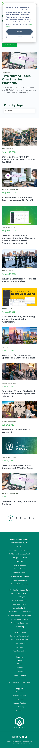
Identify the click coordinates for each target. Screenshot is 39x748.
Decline (19, 37)
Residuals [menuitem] (19, 561)
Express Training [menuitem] (19, 703)
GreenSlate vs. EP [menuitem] (19, 679)
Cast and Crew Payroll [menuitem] (19, 543)
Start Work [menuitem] (20, 546)
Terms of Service (25, 743)
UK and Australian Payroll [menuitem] (19, 576)
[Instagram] (13, 737)
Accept (19, 31)
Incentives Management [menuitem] (19, 636)
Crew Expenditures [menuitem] (19, 600)
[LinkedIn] (23, 737)
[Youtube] (26, 737)
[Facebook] (17, 737)
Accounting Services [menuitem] (19, 608)
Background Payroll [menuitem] (19, 558)
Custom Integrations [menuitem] (19, 580)
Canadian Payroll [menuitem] (19, 573)
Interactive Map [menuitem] (20, 643)
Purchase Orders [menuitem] (19, 604)
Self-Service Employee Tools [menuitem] (19, 554)
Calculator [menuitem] (19, 647)
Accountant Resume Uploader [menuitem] (19, 615)
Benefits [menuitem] (19, 710)
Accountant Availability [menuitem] (19, 619)
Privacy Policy (15, 743)
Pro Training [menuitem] (19, 627)
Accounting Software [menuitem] (20, 593)
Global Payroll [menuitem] (19, 569)
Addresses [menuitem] (19, 664)
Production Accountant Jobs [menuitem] (19, 612)
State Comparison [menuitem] (19, 651)
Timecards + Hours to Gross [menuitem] (19, 550)
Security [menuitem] (19, 668)
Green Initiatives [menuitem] (20, 675)
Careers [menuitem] (19, 671)
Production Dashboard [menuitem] (19, 623)
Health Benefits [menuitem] (20, 565)
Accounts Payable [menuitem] (19, 597)
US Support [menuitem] (19, 692)
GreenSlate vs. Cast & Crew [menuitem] (19, 682)
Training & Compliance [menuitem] (19, 584)
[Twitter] (20, 737)
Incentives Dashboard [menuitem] (19, 640)
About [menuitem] (19, 660)
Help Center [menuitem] (19, 699)
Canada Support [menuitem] (19, 695)
